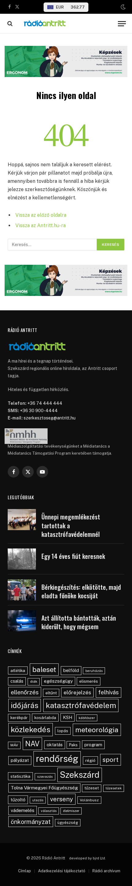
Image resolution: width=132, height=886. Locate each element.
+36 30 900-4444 (39, 410)
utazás (37, 800)
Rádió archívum (106, 871)
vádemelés (22, 810)
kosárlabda (45, 717)
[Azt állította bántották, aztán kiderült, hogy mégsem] (22, 620)
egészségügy (58, 681)
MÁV (14, 745)
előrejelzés (77, 692)
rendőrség (57, 758)
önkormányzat (31, 821)
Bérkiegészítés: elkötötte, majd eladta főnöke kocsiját (81, 591)
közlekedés (30, 729)
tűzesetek (114, 788)
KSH (67, 717)
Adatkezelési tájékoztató (61, 871)
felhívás (108, 692)
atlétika (17, 670)
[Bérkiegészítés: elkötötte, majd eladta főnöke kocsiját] (22, 589)
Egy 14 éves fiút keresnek (73, 556)
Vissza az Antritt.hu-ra (40, 225)
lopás (62, 731)
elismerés (88, 681)
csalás (16, 681)
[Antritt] (66, 24)
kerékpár (19, 717)
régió (90, 760)
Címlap (24, 871)
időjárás (24, 705)
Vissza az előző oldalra (40, 215)
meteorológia (96, 729)
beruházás (94, 671)
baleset (44, 669)
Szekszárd (79, 775)
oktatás (55, 744)
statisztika (20, 776)
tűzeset (91, 788)
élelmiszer (71, 811)
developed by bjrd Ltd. (87, 858)
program (93, 744)
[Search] (9, 24)
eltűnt (51, 692)
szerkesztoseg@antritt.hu (50, 417)
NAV (32, 744)
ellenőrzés (25, 692)
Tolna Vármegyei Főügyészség (44, 788)
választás (48, 811)
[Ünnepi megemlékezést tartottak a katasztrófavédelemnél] (22, 519)
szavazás (45, 776)
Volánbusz (89, 800)
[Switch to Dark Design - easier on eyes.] (122, 7)
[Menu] (122, 24)
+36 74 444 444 (44, 403)
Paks (73, 745)
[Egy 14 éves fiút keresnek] (22, 559)
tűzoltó (17, 799)
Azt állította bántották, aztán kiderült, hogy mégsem (78, 622)
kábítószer (87, 718)
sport (110, 759)
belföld (71, 670)
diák (33, 681)
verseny (61, 799)
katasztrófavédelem (81, 705)
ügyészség (67, 822)
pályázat (20, 760)
